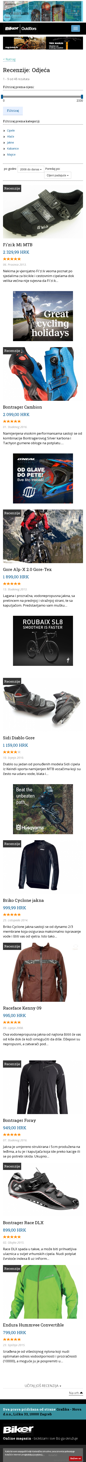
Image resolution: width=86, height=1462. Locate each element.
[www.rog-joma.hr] (43, 42)
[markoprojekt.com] (43, 478)
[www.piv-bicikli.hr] (43, 809)
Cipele (11, 130)
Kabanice (13, 148)
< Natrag (9, 59)
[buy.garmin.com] (43, 11)
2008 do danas (30, 169)
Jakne (10, 142)
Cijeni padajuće (57, 175)
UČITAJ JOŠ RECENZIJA (42, 1385)
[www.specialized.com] (43, 640)
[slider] (2, 97)
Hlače (10, 136)
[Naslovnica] (20, 28)
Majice (11, 154)
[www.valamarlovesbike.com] (43, 316)
